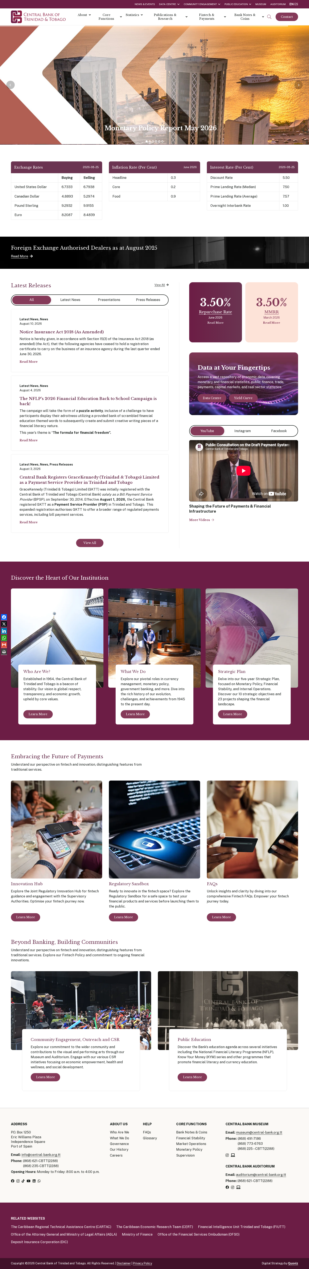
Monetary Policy (189, 1150)
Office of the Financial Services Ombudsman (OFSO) (198, 1234)
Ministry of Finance (137, 1234)
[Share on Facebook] (4, 617)
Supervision (185, 1155)
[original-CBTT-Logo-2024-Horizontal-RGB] (38, 17)
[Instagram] (18, 1181)
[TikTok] (23, 1181)
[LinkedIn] (34, 1181)
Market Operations (191, 1144)
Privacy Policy (142, 1263)
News (44, 319)
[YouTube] (28, 1181)
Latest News (29, 319)
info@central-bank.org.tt (41, 1155)
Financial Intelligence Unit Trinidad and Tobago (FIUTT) (241, 1227)
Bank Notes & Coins (191, 1132)
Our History (119, 1150)
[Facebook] (12, 1181)
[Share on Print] (4, 652)
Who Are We (119, 1132)
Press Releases (61, 464)
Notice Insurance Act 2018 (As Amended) (62, 332)
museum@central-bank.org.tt (259, 1132)
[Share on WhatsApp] (4, 638)
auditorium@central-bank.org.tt (261, 1175)
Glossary (150, 1138)
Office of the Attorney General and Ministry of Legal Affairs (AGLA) (64, 1234)
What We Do (119, 1138)
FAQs (147, 1132)
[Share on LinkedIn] (4, 631)
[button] (269, 17)
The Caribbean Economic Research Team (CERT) (154, 1227)
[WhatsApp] (39, 1181)
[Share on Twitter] (4, 624)
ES (296, 4)
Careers (116, 1155)
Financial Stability (190, 1138)
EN (291, 4)
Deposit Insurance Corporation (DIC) (39, 1242)
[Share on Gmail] (4, 645)
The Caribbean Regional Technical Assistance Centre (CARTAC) (61, 1227)
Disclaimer (124, 1263)
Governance (119, 1144)
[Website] (233, 1155)
